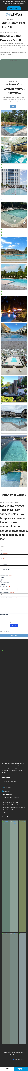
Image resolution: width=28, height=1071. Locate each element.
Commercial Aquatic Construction (10, 809)
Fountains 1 (9, 300)
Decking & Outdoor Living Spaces (11, 802)
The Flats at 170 (11, 380)
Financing (5, 812)
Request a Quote (14, 8)
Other (3, 584)
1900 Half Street (11, 439)
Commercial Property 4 (13, 268)
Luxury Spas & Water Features (10, 800)
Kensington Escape (12, 114)
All (13, 106)
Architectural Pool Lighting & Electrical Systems (14, 807)
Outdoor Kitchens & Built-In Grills (10, 805)
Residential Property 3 (14, 241)
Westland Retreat (12, 141)
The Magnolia (10, 409)
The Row (8, 205)
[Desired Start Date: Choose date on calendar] (16, 589)
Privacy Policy (21, 1063)
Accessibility (14, 1063)
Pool (3, 577)
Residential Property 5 (14, 353)
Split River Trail (10, 465)
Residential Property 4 (14, 326)
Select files (14, 625)
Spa (3, 580)
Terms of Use (8, 1063)
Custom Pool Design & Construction (11, 797)
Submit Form (14, 635)
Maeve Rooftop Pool (13, 173)
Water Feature (5, 582)
